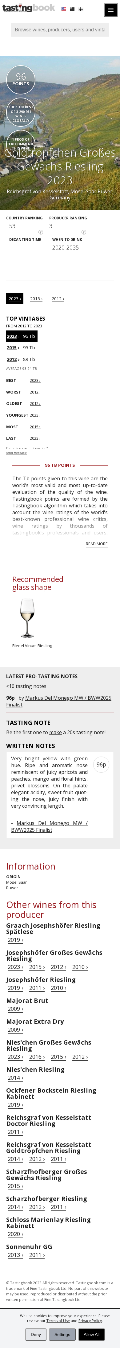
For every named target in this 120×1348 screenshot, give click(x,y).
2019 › (15, 939)
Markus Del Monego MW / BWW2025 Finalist (49, 826)
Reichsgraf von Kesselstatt (37, 191)
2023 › (15, 299)
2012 (12, 359)
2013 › (15, 1254)
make (55, 732)
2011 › (37, 987)
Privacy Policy (90, 1320)
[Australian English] (73, 10)
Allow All (91, 1334)
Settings (62, 1334)
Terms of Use (58, 1320)
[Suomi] (81, 10)
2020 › (15, 1234)
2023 (12, 336)
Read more (97, 543)
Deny (36, 1334)
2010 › (80, 966)
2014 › (15, 1077)
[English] (64, 10)
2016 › (37, 1056)
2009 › (15, 1008)
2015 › (36, 299)
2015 (12, 347)
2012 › (58, 299)
